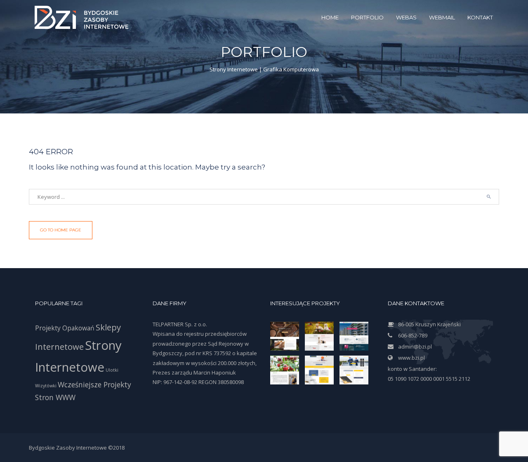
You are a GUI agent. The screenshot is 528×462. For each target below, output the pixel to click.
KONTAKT (480, 17)
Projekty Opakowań (64, 327)
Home (330, 17)
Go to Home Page (60, 230)
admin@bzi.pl (415, 346)
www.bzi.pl (411, 357)
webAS (406, 17)
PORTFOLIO (367, 17)
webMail (442, 17)
